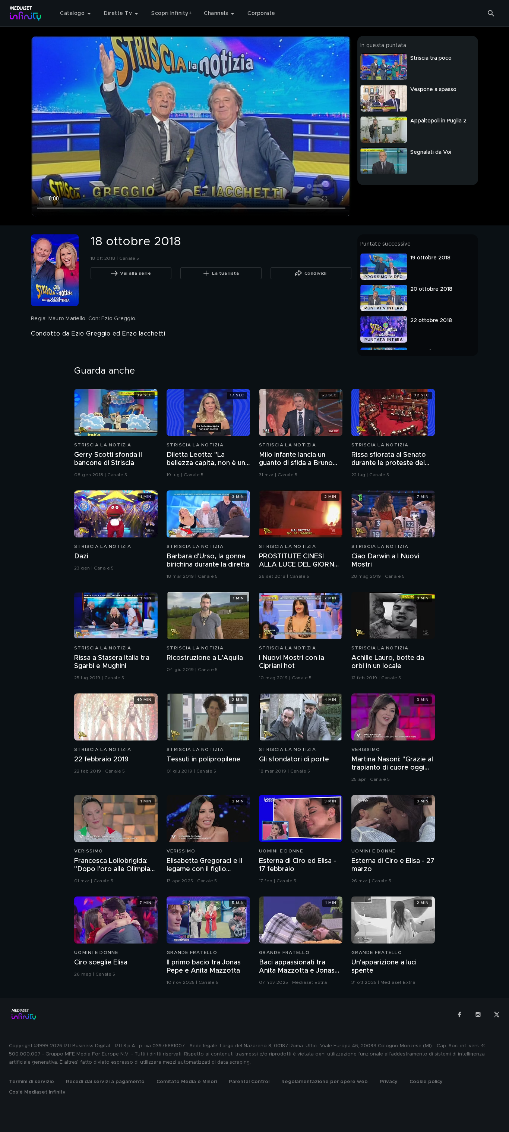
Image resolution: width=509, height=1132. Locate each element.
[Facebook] (459, 1014)
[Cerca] (491, 13)
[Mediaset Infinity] (25, 13)
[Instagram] (478, 1014)
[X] (496, 1014)
